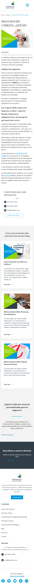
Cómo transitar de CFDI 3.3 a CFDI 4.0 (15, 263)
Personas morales (7, 521)
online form (10, 435)
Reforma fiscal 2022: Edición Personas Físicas (15, 363)
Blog (2, 528)
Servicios (4, 532)
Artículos (8, 15)
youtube (6, 175)
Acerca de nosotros (7, 509)
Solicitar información (13, 215)
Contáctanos (17, 497)
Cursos (3, 536)
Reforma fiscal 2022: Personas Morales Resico (16, 313)
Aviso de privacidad (17, 576)
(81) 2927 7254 (12, 202)
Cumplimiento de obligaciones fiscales (14, 517)
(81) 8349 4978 (12, 206)
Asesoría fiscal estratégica (10, 525)
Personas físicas (6, 513)
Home (2, 15)
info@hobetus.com (13, 210)
